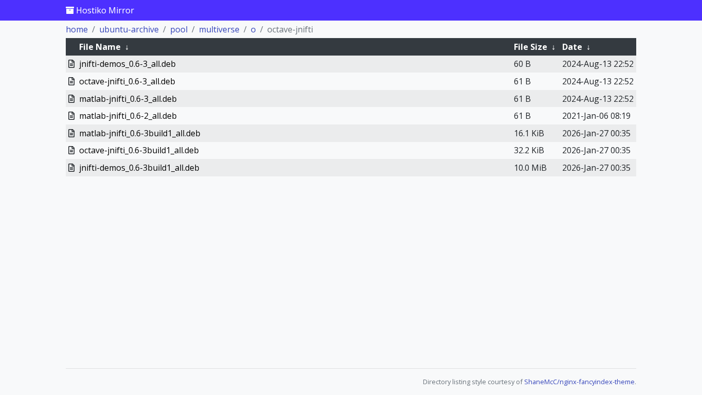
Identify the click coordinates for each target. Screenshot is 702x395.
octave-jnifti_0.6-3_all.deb (127, 81)
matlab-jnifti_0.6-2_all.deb (128, 115)
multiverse (219, 29)
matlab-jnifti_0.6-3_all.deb (128, 98)
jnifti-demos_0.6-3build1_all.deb (139, 167)
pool (179, 29)
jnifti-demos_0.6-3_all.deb (127, 63)
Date (572, 46)
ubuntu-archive (129, 29)
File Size (530, 46)
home (77, 29)
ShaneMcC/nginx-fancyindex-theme (579, 381)
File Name (100, 46)
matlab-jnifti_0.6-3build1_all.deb (139, 133)
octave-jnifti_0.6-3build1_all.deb (139, 150)
